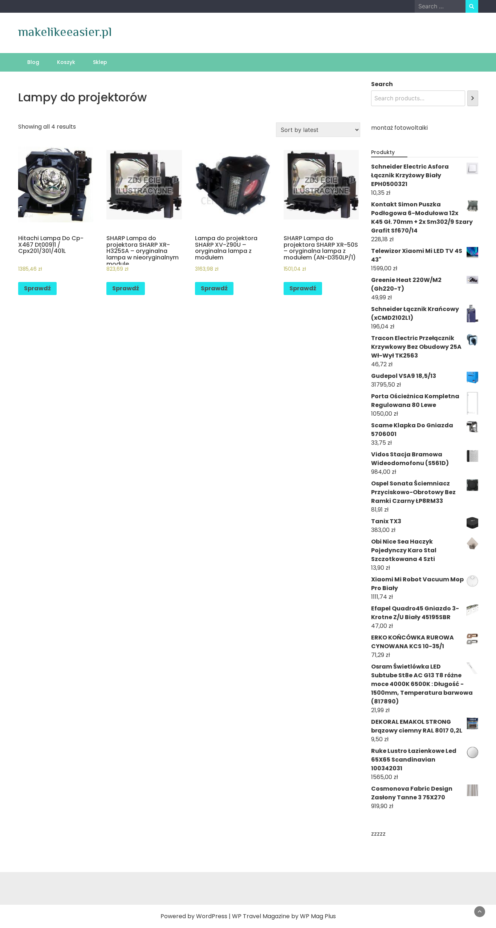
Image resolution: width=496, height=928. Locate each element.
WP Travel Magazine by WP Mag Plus (284, 916)
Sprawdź (37, 288)
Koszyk (66, 62)
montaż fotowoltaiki (399, 128)
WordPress (211, 916)
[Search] (472, 98)
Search (382, 84)
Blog (33, 62)
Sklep (100, 62)
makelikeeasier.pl (65, 31)
